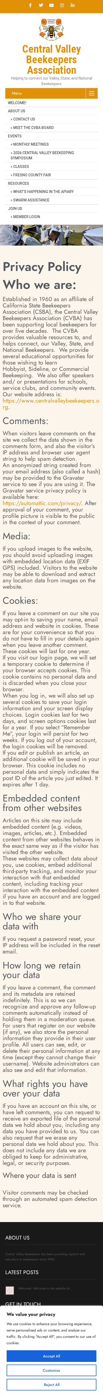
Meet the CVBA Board (33, 128)
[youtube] (51, 5)
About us (16, 111)
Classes (21, 166)
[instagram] (62, 5)
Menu (17, 93)
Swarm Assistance (31, 200)
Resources (18, 183)
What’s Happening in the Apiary (43, 192)
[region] (51, 1351)
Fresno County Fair (32, 175)
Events (15, 136)
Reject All (51, 1384)
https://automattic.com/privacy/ (42, 503)
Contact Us (24, 119)
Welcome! (17, 103)
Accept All (51, 1356)
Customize (51, 1370)
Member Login (26, 217)
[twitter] (41, 5)
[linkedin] (72, 5)
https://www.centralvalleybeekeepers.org (51, 403)
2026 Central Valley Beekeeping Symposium (42, 155)
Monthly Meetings (31, 144)
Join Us (15, 208)
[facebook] (30, 5)
